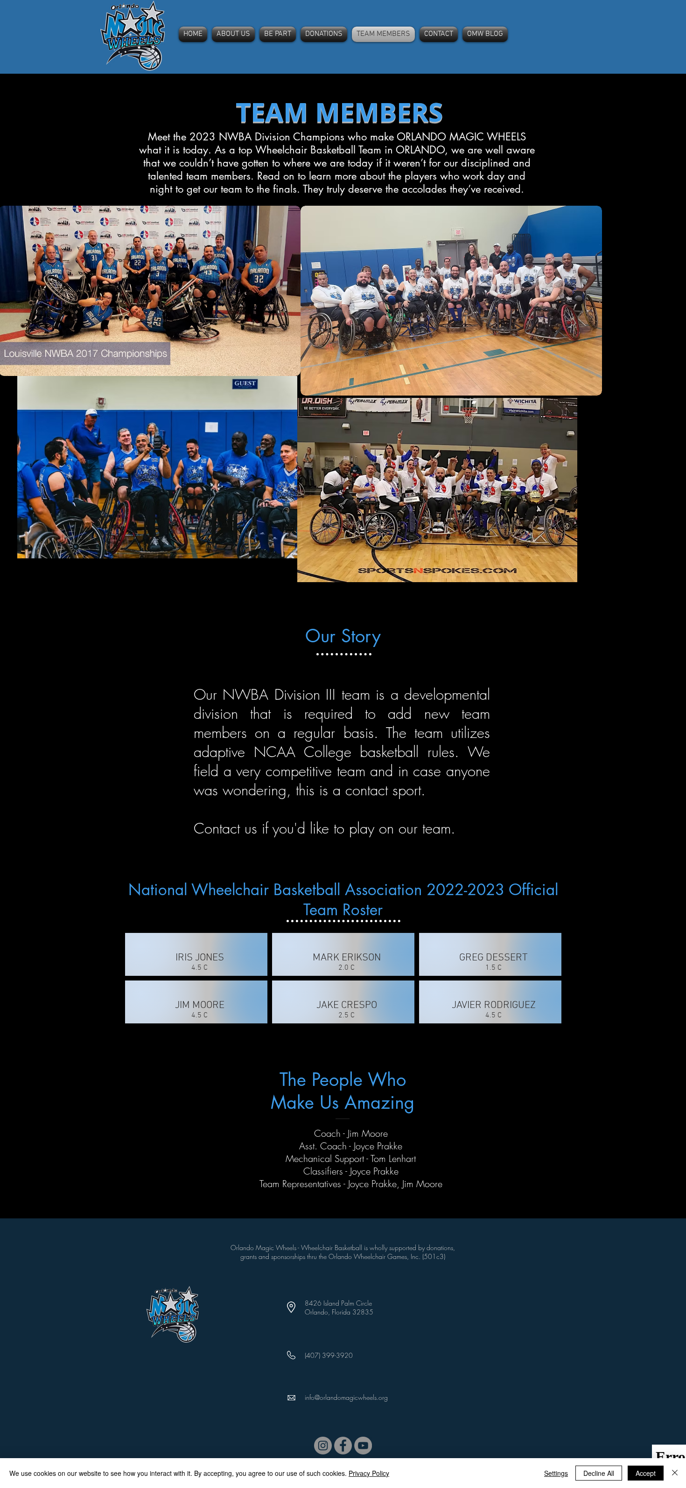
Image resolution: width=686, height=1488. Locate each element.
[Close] (674, 1473)
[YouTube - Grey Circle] (363, 1445)
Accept (646, 1473)
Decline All (598, 1473)
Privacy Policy (369, 1473)
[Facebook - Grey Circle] (343, 1445)
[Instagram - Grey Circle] (323, 1445)
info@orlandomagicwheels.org (346, 1397)
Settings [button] (556, 1473)
